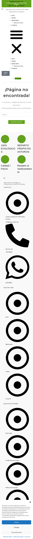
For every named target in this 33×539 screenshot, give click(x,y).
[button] (30, 502)
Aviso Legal (27, 536)
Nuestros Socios (18, 22)
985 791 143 (12, 5)
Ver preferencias (16, 532)
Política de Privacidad (18, 536)
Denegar (16, 527)
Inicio (13, 15)
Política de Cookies (7, 536)
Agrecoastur (15, 20)
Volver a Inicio (16, 122)
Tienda (13, 18)
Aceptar (16, 522)
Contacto (14, 25)
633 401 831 (20, 5)
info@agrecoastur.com (16, 1)
